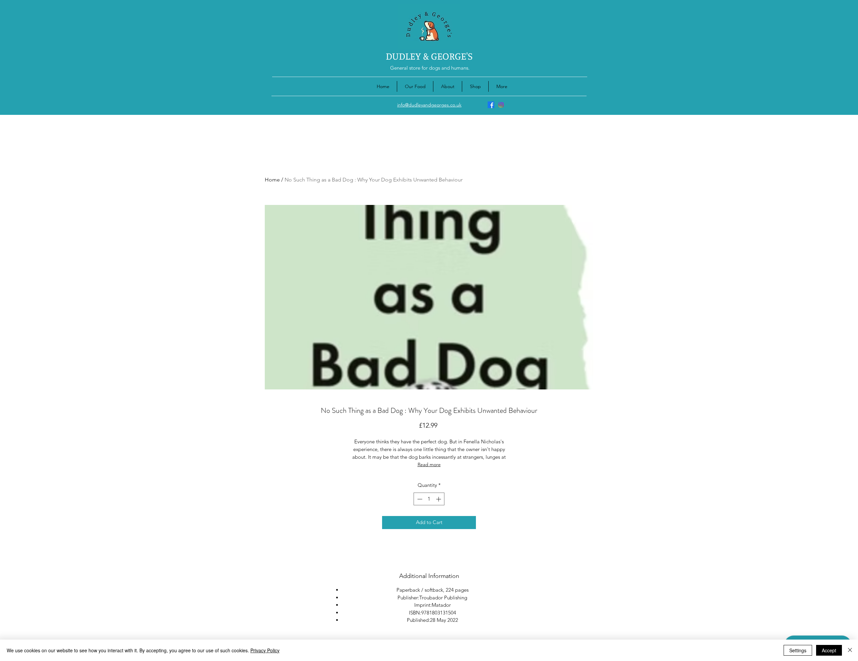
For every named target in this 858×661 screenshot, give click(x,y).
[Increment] (439, 499)
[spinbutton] (429, 499)
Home (272, 179)
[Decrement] (419, 499)
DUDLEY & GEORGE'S (429, 56)
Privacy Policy (265, 650)
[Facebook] (491, 104)
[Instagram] (501, 104)
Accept (829, 650)
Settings (797, 650)
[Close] (850, 650)
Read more (429, 464)
